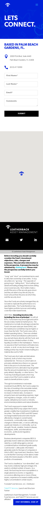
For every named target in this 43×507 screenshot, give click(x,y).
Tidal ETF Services (11, 488)
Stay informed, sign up (27, 502)
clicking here (20, 268)
